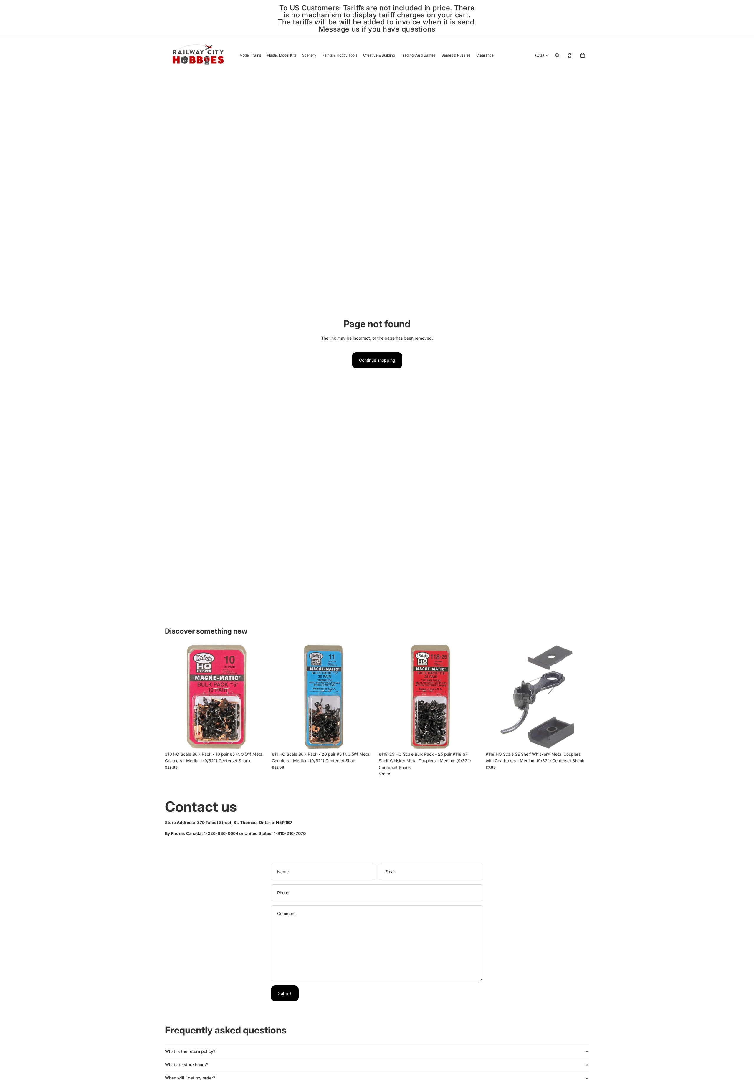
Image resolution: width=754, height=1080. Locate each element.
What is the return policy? (190, 1051)
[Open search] (557, 55)
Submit (285, 993)
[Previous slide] (387, 696)
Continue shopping (377, 360)
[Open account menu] (569, 55)
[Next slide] (473, 696)
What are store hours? (186, 1064)
